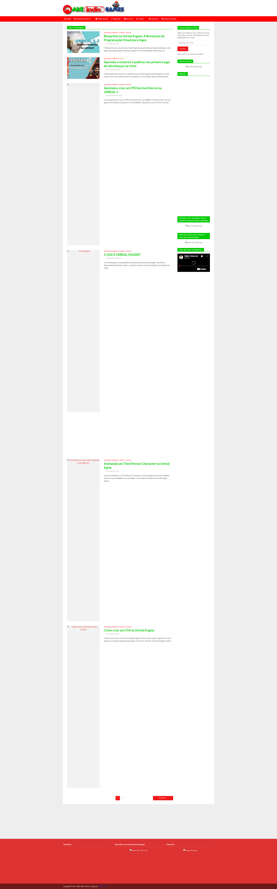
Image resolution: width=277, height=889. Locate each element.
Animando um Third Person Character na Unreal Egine (137, 465)
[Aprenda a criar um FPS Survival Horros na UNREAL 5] (83, 164)
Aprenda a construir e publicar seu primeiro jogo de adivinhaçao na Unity (137, 64)
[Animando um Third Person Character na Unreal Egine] (83, 540)
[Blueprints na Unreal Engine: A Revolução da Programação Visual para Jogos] (83, 42)
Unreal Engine (125, 33)
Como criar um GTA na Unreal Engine (129, 630)
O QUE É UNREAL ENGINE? (122, 254)
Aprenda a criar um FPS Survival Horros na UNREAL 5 (133, 90)
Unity (121, 59)
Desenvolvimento (111, 33)
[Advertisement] (174, 8)
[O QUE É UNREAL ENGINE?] (83, 331)
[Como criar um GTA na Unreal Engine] (83, 706)
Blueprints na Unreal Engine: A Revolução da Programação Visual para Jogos (134, 38)
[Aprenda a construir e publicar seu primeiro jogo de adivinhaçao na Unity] (83, 68)
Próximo (162, 798)
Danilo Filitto (102, 886)
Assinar (183, 49)
